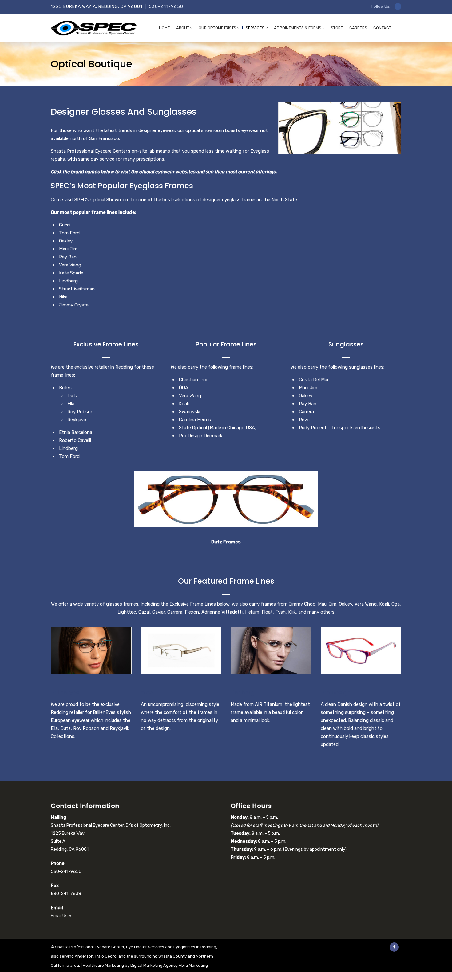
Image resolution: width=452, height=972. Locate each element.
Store (337, 28)
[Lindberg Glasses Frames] (271, 650)
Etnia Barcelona (75, 432)
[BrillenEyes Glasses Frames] (91, 650)
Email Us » (61, 915)
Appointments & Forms (297, 28)
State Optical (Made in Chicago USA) (217, 427)
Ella (70, 403)
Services (255, 28)
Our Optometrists (217, 28)
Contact (382, 28)
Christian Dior (193, 379)
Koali (184, 403)
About (182, 28)
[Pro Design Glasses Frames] (361, 650)
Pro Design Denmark (200, 435)
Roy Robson (80, 411)
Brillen (65, 387)
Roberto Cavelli (75, 440)
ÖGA (183, 387)
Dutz (72, 395)
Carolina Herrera (195, 419)
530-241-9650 (166, 6)
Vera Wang (190, 395)
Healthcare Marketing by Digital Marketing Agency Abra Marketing (145, 965)
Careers (358, 28)
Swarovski (189, 411)
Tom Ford (69, 456)
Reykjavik (77, 419)
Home (164, 28)
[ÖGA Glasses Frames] (181, 650)
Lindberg (68, 448)
